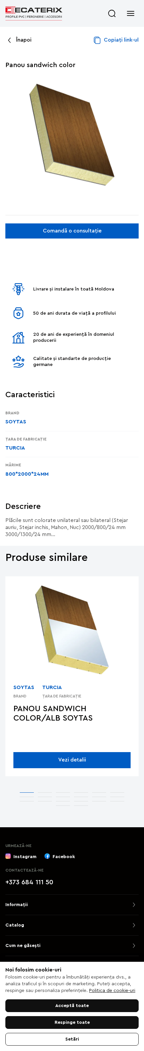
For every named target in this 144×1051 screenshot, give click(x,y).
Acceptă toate (72, 1005)
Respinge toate (72, 1022)
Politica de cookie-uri (112, 990)
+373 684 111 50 (29, 882)
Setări (72, 1039)
